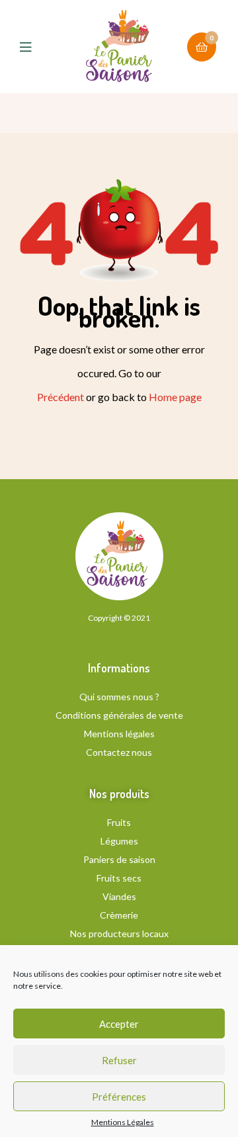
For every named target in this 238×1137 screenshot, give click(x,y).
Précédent (60, 396)
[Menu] (35, 47)
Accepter (119, 1024)
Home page (175, 396)
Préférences (119, 1097)
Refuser (119, 1060)
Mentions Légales (122, 1122)
